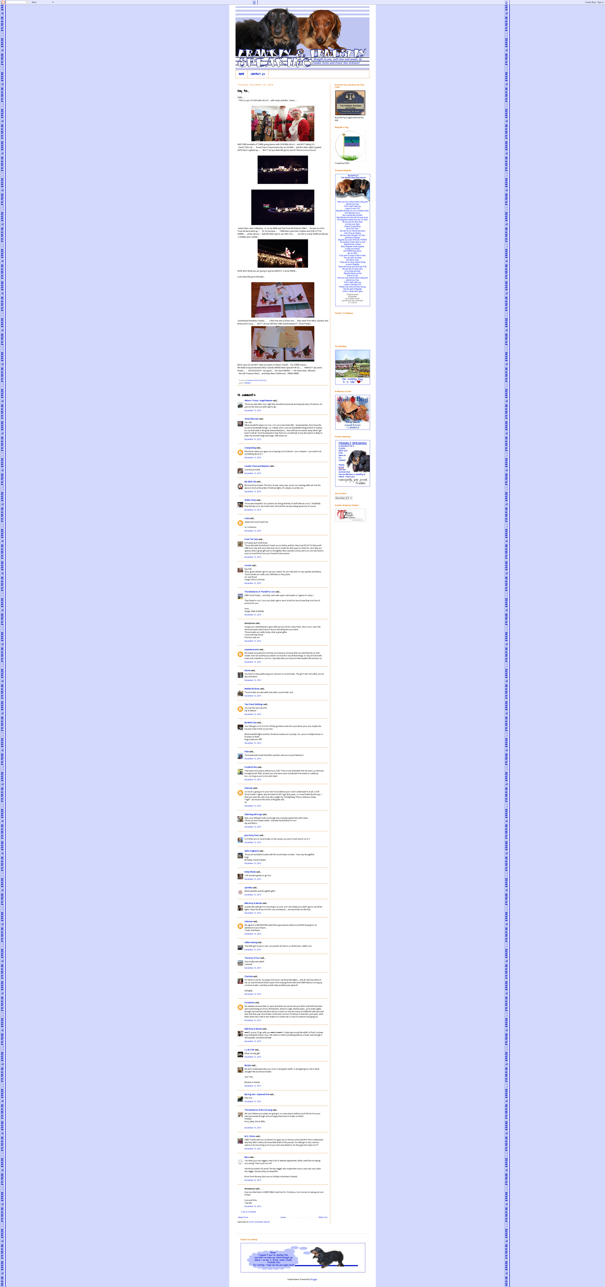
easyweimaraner (252, 649)
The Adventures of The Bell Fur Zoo (260, 592)
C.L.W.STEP (249, 1050)
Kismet (247, 670)
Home (283, 1217)
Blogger (314, 1279)
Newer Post (243, 1217)
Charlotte (249, 976)
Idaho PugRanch (252, 851)
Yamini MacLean (252, 419)
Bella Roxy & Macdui (253, 903)
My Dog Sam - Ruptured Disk (257, 1094)
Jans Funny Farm (252, 835)
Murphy (248, 1065)
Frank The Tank (251, 539)
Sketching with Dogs (253, 814)
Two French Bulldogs (254, 704)
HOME (241, 74)
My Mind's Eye (250, 723)
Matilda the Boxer (252, 689)
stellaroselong (251, 942)
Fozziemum (250, 1003)
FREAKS (248, 383)
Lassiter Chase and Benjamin (257, 466)
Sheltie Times (250, 500)
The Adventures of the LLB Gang (258, 1110)
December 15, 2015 (253, 410)
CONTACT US (258, 74)
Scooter (248, 565)
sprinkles (248, 888)
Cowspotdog (250, 448)
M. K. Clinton (250, 1136)
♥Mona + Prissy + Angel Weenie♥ (258, 401)
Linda (247, 518)
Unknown (249, 788)
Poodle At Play (251, 767)
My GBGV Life (250, 482)
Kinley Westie (250, 872)
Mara (247, 1157)
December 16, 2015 (253, 1180)
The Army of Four (252, 958)
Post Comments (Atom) (259, 1222)
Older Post (322, 1217)
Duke (247, 752)
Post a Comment (248, 1212)
